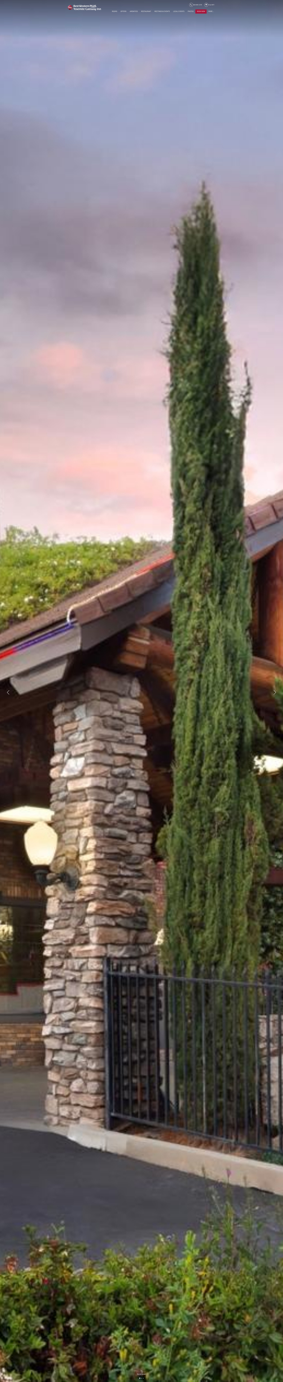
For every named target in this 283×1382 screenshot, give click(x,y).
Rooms (114, 11)
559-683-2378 (197, 5)
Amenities (134, 11)
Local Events (178, 11)
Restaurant (146, 11)
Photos (191, 11)
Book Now (201, 11)
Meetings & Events (162, 11)
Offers (123, 11)
